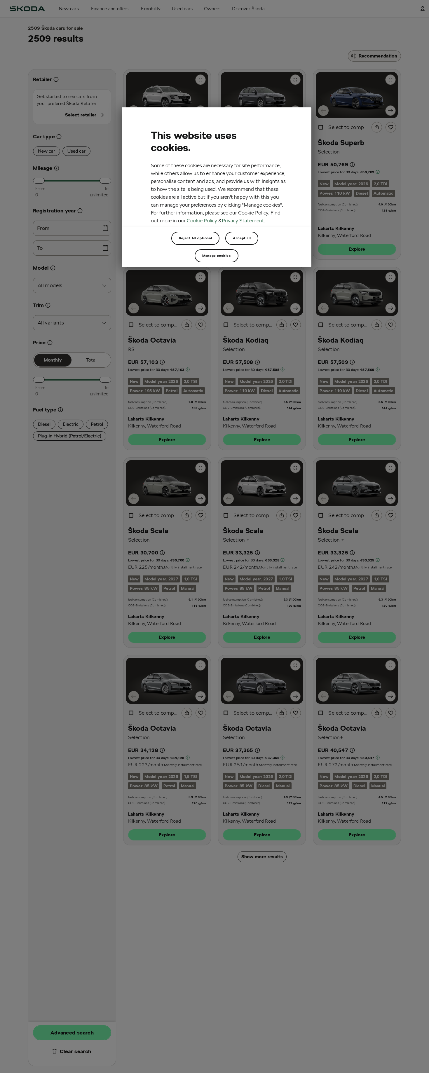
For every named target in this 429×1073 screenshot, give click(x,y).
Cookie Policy (202, 220)
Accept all (242, 238)
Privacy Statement (243, 220)
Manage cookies (216, 255)
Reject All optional (195, 238)
